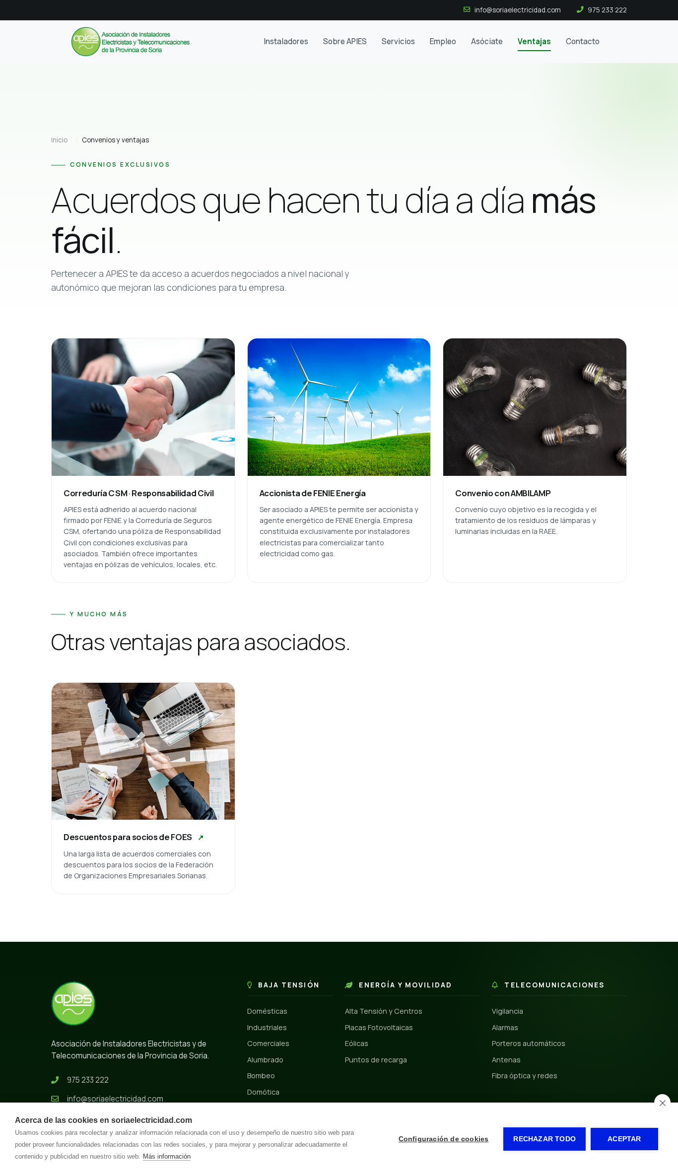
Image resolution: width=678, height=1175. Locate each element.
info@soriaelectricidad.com (115, 1099)
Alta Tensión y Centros (383, 1011)
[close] (662, 1102)
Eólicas (356, 1043)
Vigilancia (507, 1011)
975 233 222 (88, 1080)
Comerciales (268, 1043)
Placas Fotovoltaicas (379, 1027)
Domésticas (267, 1011)
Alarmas (505, 1027)
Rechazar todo (544, 1139)
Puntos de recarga (376, 1059)
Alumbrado (265, 1059)
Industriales (267, 1027)
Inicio (59, 139)
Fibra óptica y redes (524, 1075)
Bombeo (261, 1075)
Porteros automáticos (528, 1043)
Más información (167, 1156)
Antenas (506, 1059)
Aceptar (624, 1139)
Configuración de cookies (444, 1139)
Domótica (263, 1092)
